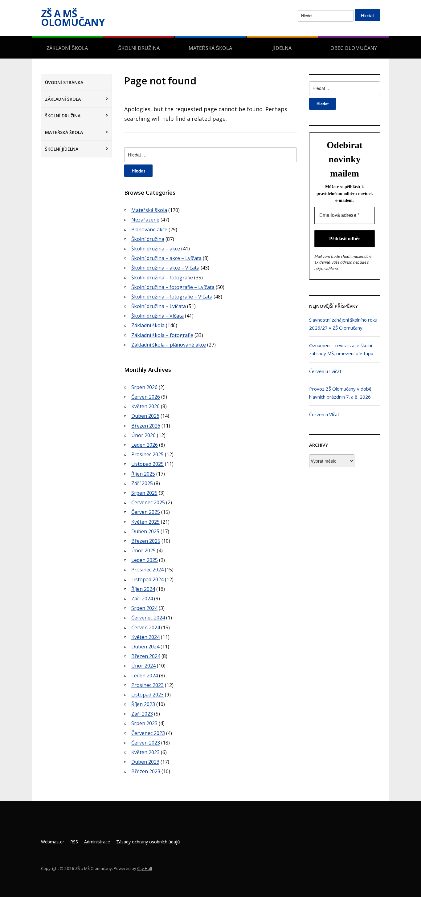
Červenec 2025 (148, 502)
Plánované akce (149, 229)
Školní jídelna (61, 149)
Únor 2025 (143, 550)
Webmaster (52, 842)
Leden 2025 (144, 560)
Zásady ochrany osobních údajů (148, 842)
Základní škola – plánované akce (168, 344)
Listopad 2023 (147, 694)
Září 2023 (142, 713)
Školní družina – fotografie (162, 277)
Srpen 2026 (144, 387)
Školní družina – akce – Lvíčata (166, 258)
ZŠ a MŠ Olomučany (72, 18)
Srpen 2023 (144, 723)
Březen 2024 (145, 656)
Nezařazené (145, 219)
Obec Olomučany (353, 48)
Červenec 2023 (148, 733)
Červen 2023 (145, 742)
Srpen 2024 (144, 608)
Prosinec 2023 (147, 685)
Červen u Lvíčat (325, 371)
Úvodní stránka (64, 82)
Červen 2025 (145, 512)
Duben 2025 (145, 531)
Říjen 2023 (143, 704)
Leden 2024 (144, 675)
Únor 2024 (143, 665)
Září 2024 (142, 598)
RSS (74, 842)
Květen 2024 (145, 637)
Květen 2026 (145, 406)
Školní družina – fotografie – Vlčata (171, 296)
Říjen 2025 (143, 473)
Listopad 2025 (147, 464)
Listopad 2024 (147, 579)
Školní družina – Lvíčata (158, 306)
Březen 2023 (145, 771)
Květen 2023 (145, 752)
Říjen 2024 (143, 589)
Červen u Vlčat (324, 414)
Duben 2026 (145, 415)
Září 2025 (142, 483)
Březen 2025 (145, 541)
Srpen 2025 (144, 492)
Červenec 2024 (148, 617)
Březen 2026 (145, 425)
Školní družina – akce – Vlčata (165, 267)
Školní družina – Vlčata (157, 315)
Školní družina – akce (155, 248)
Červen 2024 (145, 627)
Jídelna (282, 48)
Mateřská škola (210, 48)
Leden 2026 (144, 444)
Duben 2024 (145, 646)
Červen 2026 (145, 396)
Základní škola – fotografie (162, 335)
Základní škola (67, 48)
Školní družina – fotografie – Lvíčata (173, 287)
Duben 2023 (145, 761)
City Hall (144, 868)
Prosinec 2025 (147, 454)
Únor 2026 (143, 435)
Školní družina (139, 48)
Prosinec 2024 (147, 569)
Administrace (97, 842)
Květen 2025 (145, 521)
